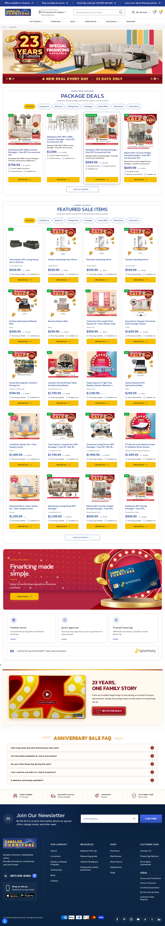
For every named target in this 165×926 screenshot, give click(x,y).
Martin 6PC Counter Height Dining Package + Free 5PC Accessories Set (137, 155)
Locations (56, 856)
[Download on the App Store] (12, 896)
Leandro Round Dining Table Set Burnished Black (62, 384)
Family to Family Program (59, 863)
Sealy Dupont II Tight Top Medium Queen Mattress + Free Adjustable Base (99, 385)
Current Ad (12, 27)
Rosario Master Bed (58, 321)
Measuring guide (88, 856)
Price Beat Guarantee (145, 863)
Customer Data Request (147, 898)
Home (4, 27)
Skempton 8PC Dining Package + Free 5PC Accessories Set (101, 151)
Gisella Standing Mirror (136, 259)
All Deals (29, 106)
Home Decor (134, 106)
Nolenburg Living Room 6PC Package (62, 507)
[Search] (121, 12)
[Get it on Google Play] (27, 896)
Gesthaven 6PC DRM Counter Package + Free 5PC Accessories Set (24, 152)
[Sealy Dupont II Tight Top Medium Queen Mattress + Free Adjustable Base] (102, 364)
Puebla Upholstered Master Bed (23, 322)
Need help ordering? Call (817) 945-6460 (95, 3)
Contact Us (145, 850)
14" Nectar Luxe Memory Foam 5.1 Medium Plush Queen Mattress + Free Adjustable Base (140, 448)
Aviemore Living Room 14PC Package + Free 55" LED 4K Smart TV (100, 447)
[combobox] (99, 12)
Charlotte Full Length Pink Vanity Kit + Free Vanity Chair (101, 322)
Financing (130, 21)
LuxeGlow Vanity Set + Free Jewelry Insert (22, 446)
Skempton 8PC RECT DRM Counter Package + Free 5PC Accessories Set (61, 139)
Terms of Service (148, 882)
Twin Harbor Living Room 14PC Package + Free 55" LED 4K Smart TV (63, 447)
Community (56, 869)
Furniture (114, 850)
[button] (37, 21)
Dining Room (73, 106)
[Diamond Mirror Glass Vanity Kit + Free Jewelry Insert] (24, 487)
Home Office (103, 106)
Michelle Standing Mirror (98, 259)
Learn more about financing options (141, 3)
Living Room (44, 106)
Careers (54, 880)
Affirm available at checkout (17, 3)
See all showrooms (47, 15)
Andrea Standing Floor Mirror (62, 259)
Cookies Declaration (149, 887)
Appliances (116, 867)
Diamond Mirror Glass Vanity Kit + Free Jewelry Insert (23, 507)
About (54, 850)
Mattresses (118, 106)
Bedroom (59, 106)
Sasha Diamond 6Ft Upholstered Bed (135, 384)
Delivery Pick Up (88, 850)
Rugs (112, 872)
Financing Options (149, 856)
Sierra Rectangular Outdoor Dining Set (23, 384)
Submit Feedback (89, 861)
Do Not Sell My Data (149, 892)
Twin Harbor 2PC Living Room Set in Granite (23, 261)
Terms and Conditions (150, 878)
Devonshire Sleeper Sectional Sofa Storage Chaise (140, 322)
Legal (143, 872)
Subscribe (151, 818)
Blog (53, 875)
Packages (88, 106)
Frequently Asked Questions (89, 868)
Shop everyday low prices (53, 3)
